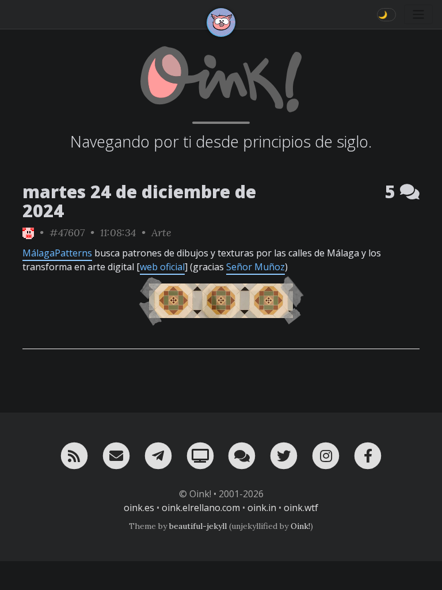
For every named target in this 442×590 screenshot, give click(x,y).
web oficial (162, 266)
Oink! (300, 526)
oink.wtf (301, 507)
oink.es (139, 507)
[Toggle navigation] (418, 14)
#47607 (67, 232)
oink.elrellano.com (201, 507)
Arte (161, 232)
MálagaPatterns (57, 253)
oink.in (261, 507)
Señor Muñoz (255, 266)
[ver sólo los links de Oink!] (28, 232)
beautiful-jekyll (198, 526)
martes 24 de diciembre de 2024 (139, 201)
